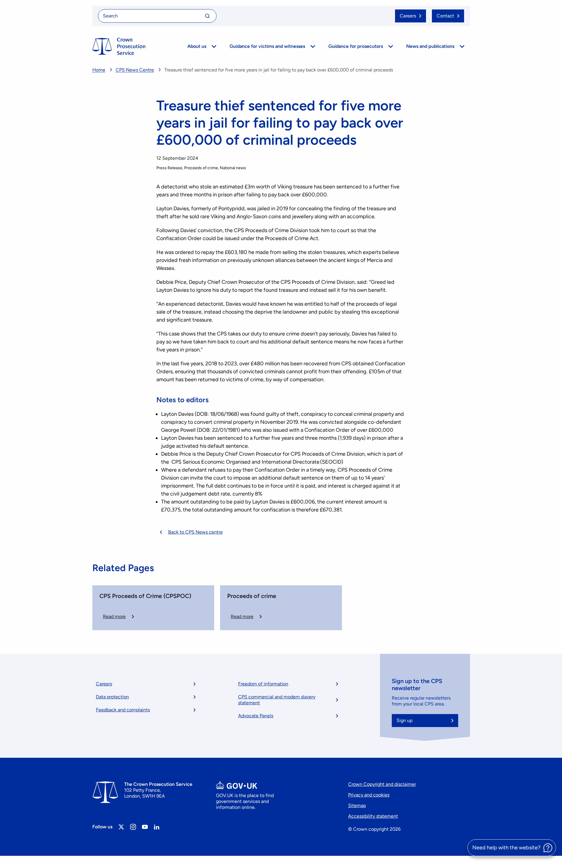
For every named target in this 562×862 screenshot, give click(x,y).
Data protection (112, 697)
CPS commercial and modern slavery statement (276, 699)
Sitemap (357, 805)
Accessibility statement (373, 816)
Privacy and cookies (368, 795)
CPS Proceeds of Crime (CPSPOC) (145, 595)
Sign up (404, 720)
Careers (104, 684)
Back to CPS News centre (195, 532)
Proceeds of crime (251, 595)
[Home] (118, 46)
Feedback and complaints (123, 710)
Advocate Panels (255, 715)
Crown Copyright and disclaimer (382, 784)
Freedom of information (263, 684)
